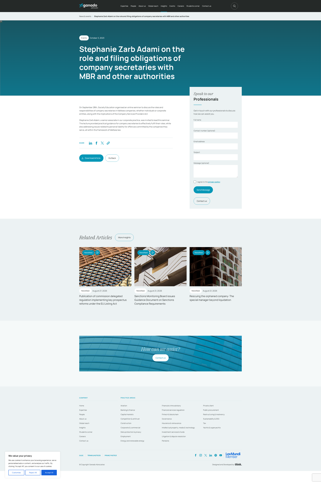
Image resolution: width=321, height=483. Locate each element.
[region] (32, 465)
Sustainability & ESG (211, 419)
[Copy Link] (108, 143)
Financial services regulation (173, 410)
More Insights (124, 237)
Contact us (206, 6)
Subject (197, 152)
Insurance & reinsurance (171, 423)
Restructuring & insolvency (214, 414)
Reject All (33, 472)
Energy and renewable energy (132, 441)
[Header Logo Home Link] (88, 6)
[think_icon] (238, 464)
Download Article (92, 158)
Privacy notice (111, 455)
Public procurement (211, 410)
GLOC (81, 455)
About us (142, 6)
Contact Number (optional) (204, 130)
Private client (208, 405)
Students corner (193, 6)
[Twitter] (102, 143)
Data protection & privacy (131, 432)
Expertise (124, 6)
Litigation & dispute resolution (174, 436)
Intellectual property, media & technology (178, 427)
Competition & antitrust (130, 419)
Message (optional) (201, 163)
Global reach (153, 6)
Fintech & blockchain (170, 414)
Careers (181, 6)
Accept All (49, 472)
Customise (16, 472)
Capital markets (127, 414)
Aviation (124, 405)
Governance (167, 419)
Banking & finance (128, 410)
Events (172, 6)
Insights (164, 6)
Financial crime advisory (171, 405)
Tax (204, 423)
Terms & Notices (94, 455)
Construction (126, 423)
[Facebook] (96, 143)
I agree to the (208, 182)
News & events (85, 16)
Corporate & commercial (130, 427)
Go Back (112, 158)
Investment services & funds (173, 432)
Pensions (165, 441)
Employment (126, 436)
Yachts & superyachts (212, 427)
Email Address (199, 141)
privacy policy (214, 182)
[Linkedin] (90, 143)
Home (81, 405)
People (133, 6)
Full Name (197, 120)
